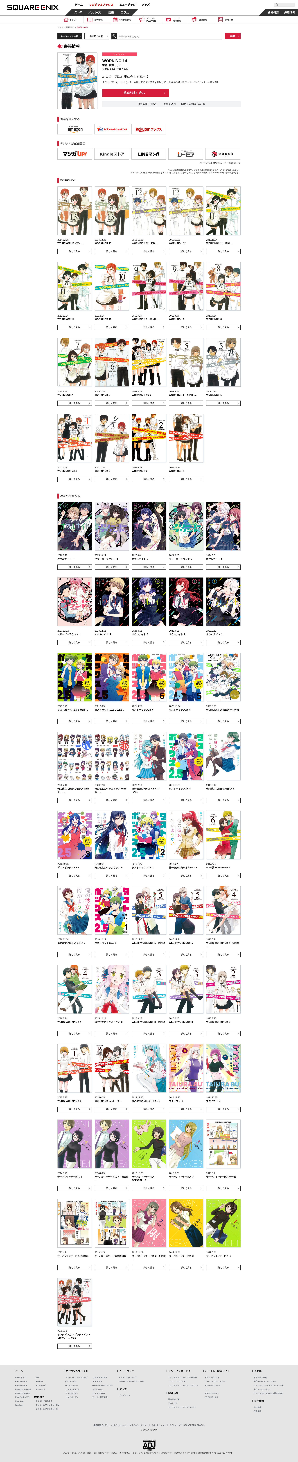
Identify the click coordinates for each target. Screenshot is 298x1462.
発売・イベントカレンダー (265, 1381)
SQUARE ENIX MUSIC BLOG (131, 1381)
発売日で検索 (96, 36)
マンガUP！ (97, 1381)
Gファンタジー (71, 1385)
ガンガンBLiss (98, 1393)
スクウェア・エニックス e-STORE (182, 1377)
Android (39, 1381)
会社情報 (257, 1407)
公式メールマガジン (262, 1389)
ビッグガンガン (71, 1397)
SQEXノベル (97, 1389)
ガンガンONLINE (99, 1377)
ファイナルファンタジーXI (47, 1409)
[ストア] (78, 12)
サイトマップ (174, 1425)
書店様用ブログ (99, 1425)
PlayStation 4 (21, 1385)
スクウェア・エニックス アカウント (183, 1385)
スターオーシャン (212, 1393)
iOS (37, 1377)
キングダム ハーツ (212, 1385)
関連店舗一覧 (173, 1399)
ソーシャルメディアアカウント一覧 (269, 1385)
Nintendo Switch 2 (23, 1389)
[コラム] (125, 12)
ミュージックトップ (127, 1377)
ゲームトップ (20, 1377)
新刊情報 (70, 27)
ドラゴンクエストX (44, 1401)
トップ (60, 27)
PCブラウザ (41, 1385)
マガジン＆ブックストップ (76, 1377)
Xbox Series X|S (22, 1397)
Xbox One (19, 1401)
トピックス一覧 (260, 1377)
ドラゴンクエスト (212, 1377)
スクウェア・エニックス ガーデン (182, 1407)
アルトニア (172, 1403)
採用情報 (257, 1411)
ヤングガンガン (71, 1393)
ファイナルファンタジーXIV (47, 1405)
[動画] (111, 12)
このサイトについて (118, 1425)
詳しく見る (74, 251)
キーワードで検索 (69, 36)
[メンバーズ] (94, 12)
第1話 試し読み (134, 93)
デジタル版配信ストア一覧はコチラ (222, 162)
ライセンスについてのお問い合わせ (269, 1393)
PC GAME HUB (211, 1397)
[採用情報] (290, 12)
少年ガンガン (71, 1381)
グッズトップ (124, 1395)
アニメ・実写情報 (99, 1397)
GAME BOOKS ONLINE (102, 1385)
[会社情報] (273, 12)
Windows (19, 1405)
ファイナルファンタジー (215, 1381)
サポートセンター (158, 1425)
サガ (206, 1389)
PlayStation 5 (21, 1381)
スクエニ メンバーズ (176, 1381)
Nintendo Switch (22, 1393)
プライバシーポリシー (138, 1425)
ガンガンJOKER (72, 1389)
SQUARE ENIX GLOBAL (194, 1425)
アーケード (40, 1389)
